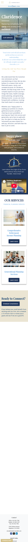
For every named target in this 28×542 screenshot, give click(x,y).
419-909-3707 (16, 522)
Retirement (14, 541)
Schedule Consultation (10, 304)
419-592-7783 (15, 520)
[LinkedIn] (17, 533)
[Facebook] (11, 533)
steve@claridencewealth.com (14, 531)
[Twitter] (14, 533)
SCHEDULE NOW (6, 540)
